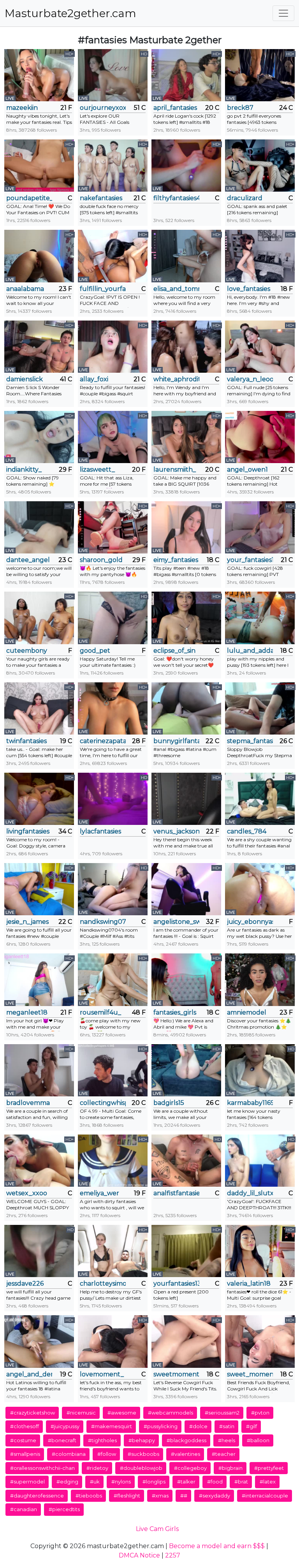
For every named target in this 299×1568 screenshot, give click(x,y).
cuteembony (26, 650)
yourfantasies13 (176, 1283)
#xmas (160, 1495)
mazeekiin (22, 107)
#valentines (185, 1454)
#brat (241, 1481)
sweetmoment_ (176, 1374)
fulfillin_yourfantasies (103, 288)
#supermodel (27, 1481)
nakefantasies (101, 198)
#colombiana (69, 1454)
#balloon (258, 1440)
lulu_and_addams (250, 650)
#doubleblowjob (141, 1468)
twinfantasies (26, 741)
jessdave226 (25, 1283)
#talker (186, 1481)
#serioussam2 (222, 1412)
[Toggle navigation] (283, 13)
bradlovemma (28, 1102)
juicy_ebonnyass (250, 921)
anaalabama (25, 288)
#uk (95, 1481)
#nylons (121, 1481)
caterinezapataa (103, 741)
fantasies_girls (174, 1012)
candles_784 (246, 831)
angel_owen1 (247, 469)
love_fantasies (248, 288)
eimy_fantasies (175, 560)
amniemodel (246, 1012)
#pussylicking (161, 1426)
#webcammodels (170, 1412)
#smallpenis (25, 1454)
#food (215, 1481)
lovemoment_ (102, 1374)
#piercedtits (64, 1509)
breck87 (240, 107)
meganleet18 (26, 1012)
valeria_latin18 (249, 1283)
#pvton (260, 1412)
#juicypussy (65, 1426)
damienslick (24, 379)
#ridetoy (97, 1468)
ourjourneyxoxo (103, 107)
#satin (226, 1426)
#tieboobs (89, 1495)
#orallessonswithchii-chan (42, 1468)
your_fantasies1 (250, 560)
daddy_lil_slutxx (250, 1193)
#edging (67, 1481)
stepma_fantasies (250, 741)
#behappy (141, 1440)
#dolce (198, 1426)
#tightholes (102, 1440)
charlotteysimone (103, 1283)
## (183, 1495)
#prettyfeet (269, 1468)
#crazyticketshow (32, 1412)
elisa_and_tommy (176, 288)
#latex (268, 1481)
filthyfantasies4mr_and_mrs (176, 198)
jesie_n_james (27, 921)
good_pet (95, 650)
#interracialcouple (265, 1495)
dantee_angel (28, 560)
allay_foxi (94, 379)
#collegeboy (190, 1468)
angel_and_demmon (29, 1374)
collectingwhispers (103, 1102)
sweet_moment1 (250, 1374)
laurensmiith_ (174, 469)
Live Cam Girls (157, 1529)
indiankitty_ (24, 469)
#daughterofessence (37, 1495)
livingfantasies (27, 831)
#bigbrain (230, 1468)
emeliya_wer (99, 1193)
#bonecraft (62, 1440)
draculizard (244, 198)
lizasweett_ (97, 469)
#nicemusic (81, 1412)
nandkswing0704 (103, 921)
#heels (226, 1440)
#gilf (251, 1426)
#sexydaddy (214, 1495)
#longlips (153, 1481)
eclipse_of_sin (174, 650)
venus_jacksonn (176, 831)
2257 (172, 1555)
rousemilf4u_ (100, 1012)
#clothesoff (24, 1426)
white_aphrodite (176, 379)
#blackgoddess (186, 1440)
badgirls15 (168, 1102)
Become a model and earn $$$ (217, 1546)
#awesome (121, 1412)
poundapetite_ (29, 198)
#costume (23, 1440)
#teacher (224, 1454)
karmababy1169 (250, 1102)
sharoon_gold (101, 560)
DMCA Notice (139, 1555)
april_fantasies (175, 107)
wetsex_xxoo (26, 1193)
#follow (106, 1454)
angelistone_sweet (176, 921)
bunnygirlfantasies (176, 741)
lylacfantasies (100, 831)
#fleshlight (127, 1495)
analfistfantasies (176, 1193)
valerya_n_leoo (250, 379)
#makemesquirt (111, 1426)
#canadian (23, 1509)
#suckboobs (143, 1454)
